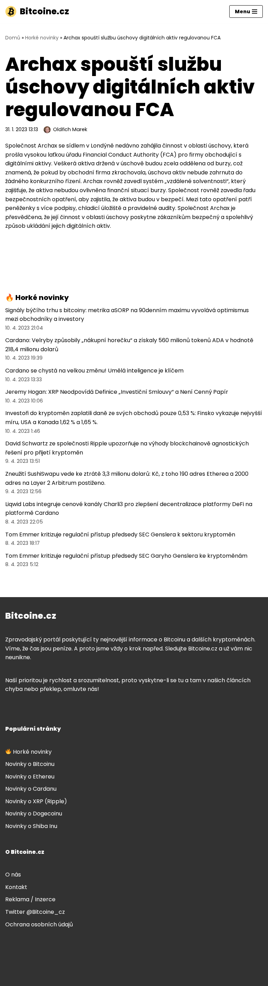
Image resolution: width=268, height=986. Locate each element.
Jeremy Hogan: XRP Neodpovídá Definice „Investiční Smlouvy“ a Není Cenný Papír (116, 392)
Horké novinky (42, 37)
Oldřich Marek (70, 129)
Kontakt (16, 887)
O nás (13, 875)
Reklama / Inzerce (30, 899)
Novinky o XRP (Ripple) (36, 801)
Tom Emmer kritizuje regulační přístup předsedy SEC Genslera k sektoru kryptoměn (120, 534)
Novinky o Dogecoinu (33, 814)
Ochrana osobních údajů (39, 924)
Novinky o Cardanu (31, 789)
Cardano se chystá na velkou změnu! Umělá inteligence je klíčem (94, 371)
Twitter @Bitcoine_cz (35, 912)
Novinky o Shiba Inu (31, 826)
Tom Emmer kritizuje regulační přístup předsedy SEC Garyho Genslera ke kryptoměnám (126, 556)
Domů (12, 37)
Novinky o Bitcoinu (29, 764)
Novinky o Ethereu (29, 777)
